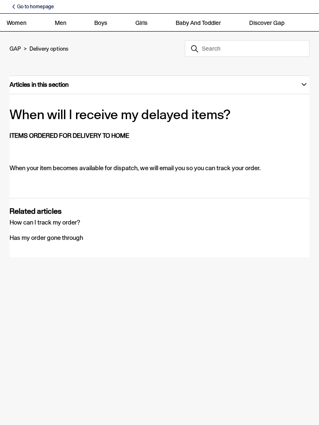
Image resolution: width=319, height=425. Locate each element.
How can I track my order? (45, 222)
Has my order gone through (46, 237)
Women (17, 23)
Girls (141, 23)
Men (60, 23)
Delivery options (49, 49)
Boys (100, 23)
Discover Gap (267, 23)
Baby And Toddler (198, 23)
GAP (15, 49)
